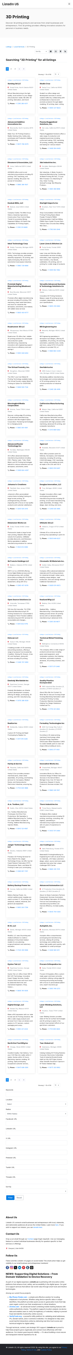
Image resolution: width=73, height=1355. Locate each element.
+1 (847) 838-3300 (21, 1067)
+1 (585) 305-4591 (21, 428)
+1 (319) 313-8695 (21, 227)
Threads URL (11, 1177)
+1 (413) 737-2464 (53, 831)
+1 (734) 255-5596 (21, 950)
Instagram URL (11, 1148)
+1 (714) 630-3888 (21, 788)
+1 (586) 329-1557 (53, 790)
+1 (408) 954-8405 (54, 148)
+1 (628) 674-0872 (53, 585)
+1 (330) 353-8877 (53, 622)
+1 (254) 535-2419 (21, 509)
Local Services (19, 47)
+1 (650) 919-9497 (53, 468)
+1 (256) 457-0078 (21, 585)
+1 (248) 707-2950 (21, 662)
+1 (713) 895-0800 (53, 1029)
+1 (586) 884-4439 (54, 351)
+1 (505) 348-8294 (21, 353)
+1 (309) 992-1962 (53, 270)
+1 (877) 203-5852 (53, 1067)
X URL (8, 1138)
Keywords (9, 1090)
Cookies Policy (46, 1350)
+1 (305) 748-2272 (53, 988)
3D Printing (25, 80)
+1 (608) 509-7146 (21, 387)
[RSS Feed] (65, 51)
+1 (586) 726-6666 (21, 266)
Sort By (8, 1187)
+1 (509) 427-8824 (54, 108)
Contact (30, 1239)
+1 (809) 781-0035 (21, 991)
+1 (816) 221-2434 (21, 1029)
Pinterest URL (11, 1158)
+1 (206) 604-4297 (22, 470)
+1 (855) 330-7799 (21, 907)
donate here (37, 1227)
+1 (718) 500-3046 (53, 229)
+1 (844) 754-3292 (54, 912)
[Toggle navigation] (69, 4)
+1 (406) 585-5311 (53, 950)
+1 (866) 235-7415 (53, 869)
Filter (10, 1197)
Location (9, 1100)
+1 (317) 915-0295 (21, 739)
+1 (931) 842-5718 (21, 624)
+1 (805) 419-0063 (53, 306)
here (56, 1225)
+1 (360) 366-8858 (53, 189)
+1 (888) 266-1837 (21, 184)
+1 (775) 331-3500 (53, 709)
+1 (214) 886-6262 (53, 430)
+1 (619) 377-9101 (53, 750)
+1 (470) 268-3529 (21, 700)
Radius (8, 1109)
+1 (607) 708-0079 (21, 144)
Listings (8, 47)
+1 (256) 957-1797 (21, 871)
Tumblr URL (10, 1167)
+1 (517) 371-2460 (53, 666)
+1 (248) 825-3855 (53, 509)
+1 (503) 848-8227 (53, 538)
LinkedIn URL (11, 1129)
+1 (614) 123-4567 (21, 828)
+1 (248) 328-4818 (53, 389)
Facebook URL (11, 1119)
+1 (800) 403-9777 (21, 312)
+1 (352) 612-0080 (21, 547)
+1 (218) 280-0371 (21, 103)
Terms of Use (31, 1350)
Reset (19, 1197)
